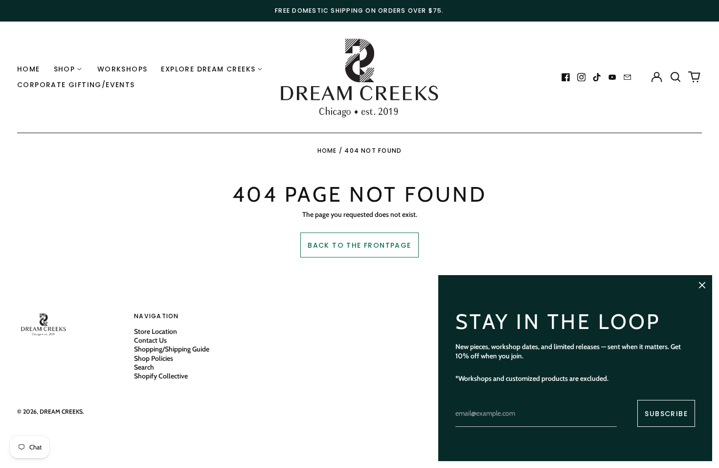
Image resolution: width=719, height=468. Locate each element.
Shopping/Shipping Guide (171, 349)
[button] (675, 77)
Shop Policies (153, 358)
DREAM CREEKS (61, 411)
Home (28, 69)
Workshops (122, 69)
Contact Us (150, 340)
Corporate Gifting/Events (76, 85)
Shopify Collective (161, 376)
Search (144, 367)
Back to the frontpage (359, 245)
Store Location (155, 331)
